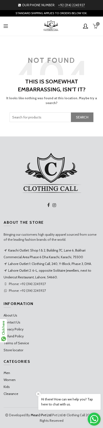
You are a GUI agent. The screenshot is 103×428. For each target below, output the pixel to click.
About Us (10, 315)
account (85, 26)
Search (82, 117)
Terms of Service (16, 343)
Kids (7, 387)
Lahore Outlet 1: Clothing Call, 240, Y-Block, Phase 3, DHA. (50, 264)
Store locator (13, 350)
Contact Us (12, 322)
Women (10, 380)
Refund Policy (14, 336)
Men (7, 373)
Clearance (11, 394)
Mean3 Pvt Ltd (41, 415)
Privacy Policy (13, 329)
